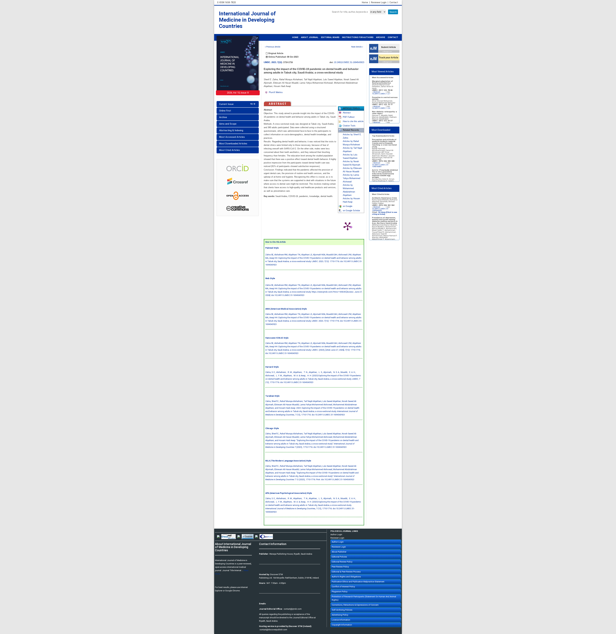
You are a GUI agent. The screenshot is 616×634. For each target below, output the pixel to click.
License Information (341, 620)
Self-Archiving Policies (342, 610)
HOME (295, 37)
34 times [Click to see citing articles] (384, 213)
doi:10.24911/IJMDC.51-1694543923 (287, 295)
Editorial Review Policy (342, 562)
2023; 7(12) (276, 62)
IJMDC (267, 62)
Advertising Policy (340, 615)
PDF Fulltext (349, 117)
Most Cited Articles (229, 150)
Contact (393, 2)
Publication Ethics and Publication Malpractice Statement (358, 581)
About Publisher (339, 552)
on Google (347, 206)
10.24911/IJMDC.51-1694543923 (349, 62)
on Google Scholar (351, 210)
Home (366, 2)
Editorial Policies (339, 557)
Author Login (336, 534)
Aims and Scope (227, 123)
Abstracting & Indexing (231, 130)
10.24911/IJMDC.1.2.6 (381, 108)
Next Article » (357, 47)
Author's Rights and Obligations (346, 576)
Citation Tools (349, 126)
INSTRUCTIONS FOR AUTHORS (357, 37)
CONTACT (393, 37)
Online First (225, 110)
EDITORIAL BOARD (330, 37)
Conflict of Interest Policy (343, 586)
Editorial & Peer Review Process (346, 571)
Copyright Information (342, 625)
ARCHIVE (380, 37)
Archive (223, 117)
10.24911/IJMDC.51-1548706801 (380, 166)
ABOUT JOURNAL (309, 37)
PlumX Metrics (276, 92)
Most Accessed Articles (232, 137)
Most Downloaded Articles (233, 143)
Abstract (347, 113)
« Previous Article (272, 47)
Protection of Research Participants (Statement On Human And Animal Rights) (364, 598)
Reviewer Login (379, 2)
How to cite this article (353, 121)
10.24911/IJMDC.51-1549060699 (380, 210)
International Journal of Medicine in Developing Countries (247, 19)
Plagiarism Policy (339, 591)
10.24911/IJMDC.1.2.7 (381, 94)
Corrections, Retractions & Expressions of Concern (355, 605)
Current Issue (237, 104)
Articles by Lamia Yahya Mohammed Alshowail (351, 178)
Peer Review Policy (340, 567)
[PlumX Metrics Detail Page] (347, 226)
